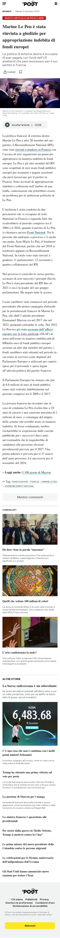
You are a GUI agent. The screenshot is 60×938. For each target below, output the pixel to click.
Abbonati (30, 925)
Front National (36, 232)
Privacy (44, 899)
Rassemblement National (19, 486)
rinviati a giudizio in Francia (33, 149)
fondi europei (20, 481)
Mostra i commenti (30, 497)
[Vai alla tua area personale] (56, 3)
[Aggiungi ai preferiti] (20, 71)
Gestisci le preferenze (19, 902)
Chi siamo (17, 899)
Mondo (7, 11)
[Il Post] (29, 3)
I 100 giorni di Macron (36, 472)
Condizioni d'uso (45, 902)
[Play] (7, 124)
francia (34, 481)
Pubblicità (31, 899)
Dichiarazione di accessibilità (30, 906)
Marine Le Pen (49, 481)
